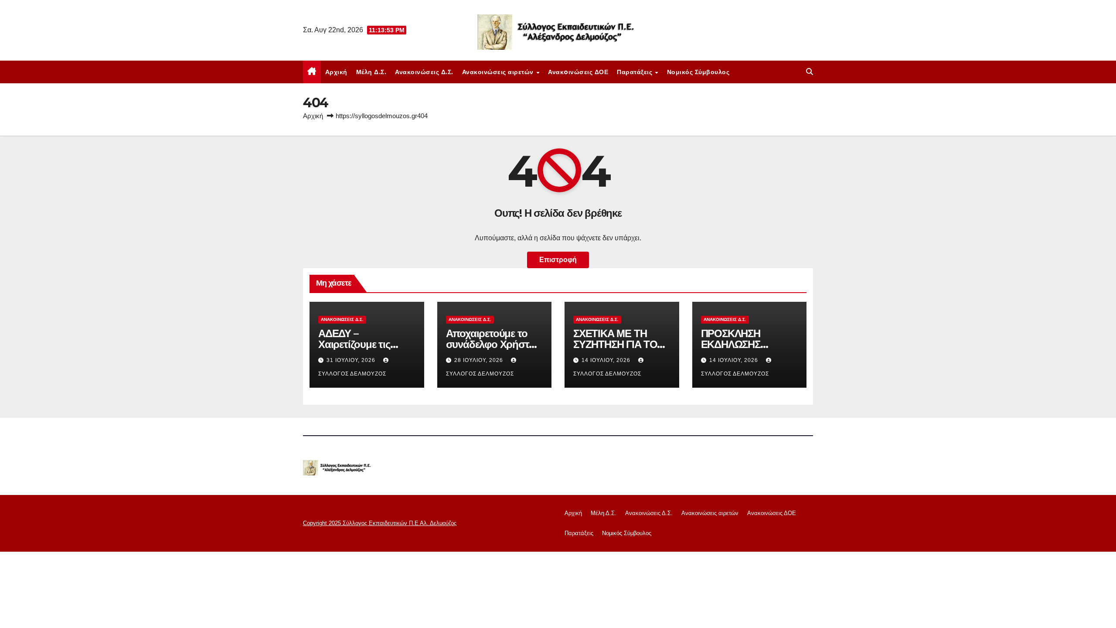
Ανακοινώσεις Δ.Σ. (424, 72)
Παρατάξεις (635, 72)
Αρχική (336, 72)
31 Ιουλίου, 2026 (352, 360)
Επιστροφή (558, 259)
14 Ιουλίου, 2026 (607, 360)
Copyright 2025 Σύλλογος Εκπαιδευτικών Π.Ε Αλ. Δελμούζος (379, 523)
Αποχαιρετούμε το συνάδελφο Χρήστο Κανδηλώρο (490, 344)
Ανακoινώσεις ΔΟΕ (578, 72)
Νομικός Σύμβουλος (698, 72)
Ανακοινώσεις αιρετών (499, 72)
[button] (809, 71)
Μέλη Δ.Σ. (371, 72)
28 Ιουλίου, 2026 (479, 360)
